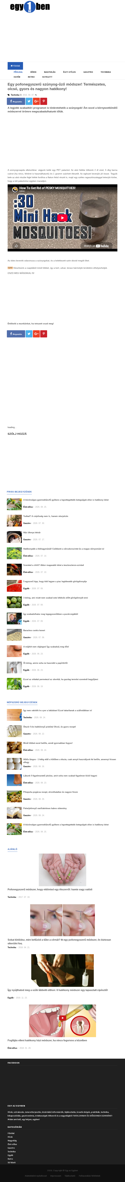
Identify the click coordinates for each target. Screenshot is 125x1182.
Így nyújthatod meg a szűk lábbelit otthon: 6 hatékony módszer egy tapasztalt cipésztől (58, 990)
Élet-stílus (69, 72)
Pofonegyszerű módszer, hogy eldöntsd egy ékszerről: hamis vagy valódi (50, 889)
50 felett (47, 77)
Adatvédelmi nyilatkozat (36, 1176)
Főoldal (16, 65)
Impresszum (55, 1176)
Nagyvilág (49, 72)
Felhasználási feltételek (89, 1176)
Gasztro (88, 72)
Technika (106, 72)
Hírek (33, 72)
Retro (31, 77)
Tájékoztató (70, 1176)
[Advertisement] (66, 38)
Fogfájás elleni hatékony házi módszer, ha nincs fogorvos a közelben (47, 1040)
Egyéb (17, 77)
